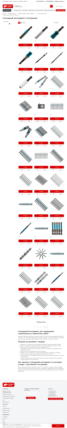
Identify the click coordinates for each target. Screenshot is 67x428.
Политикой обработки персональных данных (15, 425)
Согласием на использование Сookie (34, 426)
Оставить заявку (61, 10)
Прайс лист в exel (6, 410)
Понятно (58, 426)
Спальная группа (17, 10)
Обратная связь (6, 402)
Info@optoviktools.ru (59, 1)
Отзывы (4, 422)
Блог (4, 400)
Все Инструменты (12, 13)
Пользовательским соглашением (30, 425)
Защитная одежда (39, 10)
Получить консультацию (56, 398)
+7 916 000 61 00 (51, 394)
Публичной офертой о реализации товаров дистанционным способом (16, 427)
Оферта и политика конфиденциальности (7, 392)
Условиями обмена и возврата (21, 426)
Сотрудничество (6, 412)
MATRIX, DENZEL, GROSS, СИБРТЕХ (26, 13)
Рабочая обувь (32, 10)
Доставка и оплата (22, 1)
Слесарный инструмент (42, 13)
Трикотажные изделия (49, 10)
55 (44, 327)
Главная (4, 13)
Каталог (10, 1)
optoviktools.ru (11, 424)
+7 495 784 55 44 (40, 1)
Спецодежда (25, 10)
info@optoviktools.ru (52, 396)
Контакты (15, 1)
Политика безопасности (7, 394)
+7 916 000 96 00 (52, 393)
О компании (5, 1)
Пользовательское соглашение (9, 396)
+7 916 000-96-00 (49, 1)
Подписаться (31, 397)
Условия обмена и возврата (8, 398)
